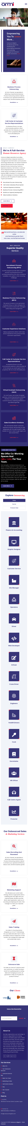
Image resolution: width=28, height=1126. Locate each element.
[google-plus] (14, 1056)
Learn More (6, 201)
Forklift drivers (14, 723)
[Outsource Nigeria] (7, 4)
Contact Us (13, 21)
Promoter (14, 819)
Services (6, 205)
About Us (5, 1066)
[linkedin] (11, 1056)
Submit (21, 1018)
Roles (14, 500)
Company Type (14, 507)
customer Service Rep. (6, 1074)
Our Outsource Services (5, 1069)
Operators (14, 607)
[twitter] (8, 1056)
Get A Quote (6, 1090)
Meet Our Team (7, 1078)
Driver (14, 626)
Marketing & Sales (7, 1081)
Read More (13, 102)
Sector (14, 504)
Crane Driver (14, 684)
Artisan (14, 665)
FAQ (4, 1087)
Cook (14, 742)
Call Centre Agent (14, 800)
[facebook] (4, 1056)
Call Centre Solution (8, 1084)
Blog (4, 1092)
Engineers (14, 703)
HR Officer (14, 780)
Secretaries (14, 761)
